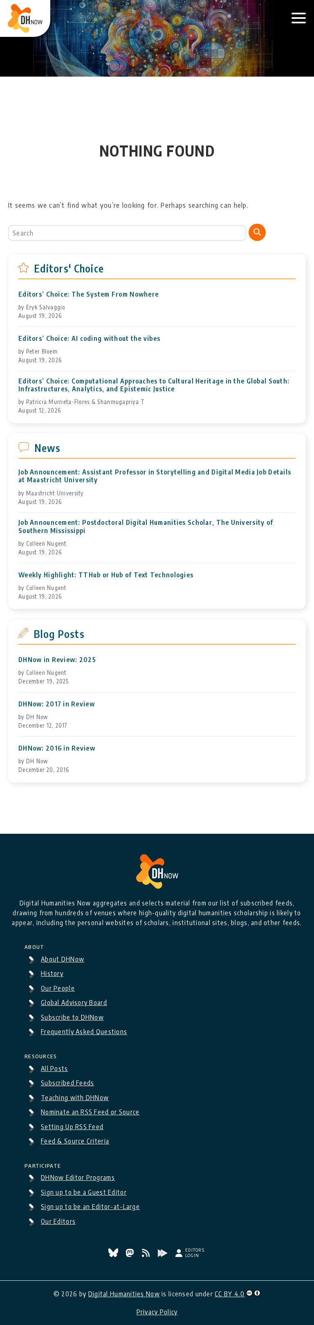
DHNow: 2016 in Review (56, 748)
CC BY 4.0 (230, 1294)
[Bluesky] (114, 1254)
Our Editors (58, 1221)
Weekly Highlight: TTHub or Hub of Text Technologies (105, 575)
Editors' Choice (69, 268)
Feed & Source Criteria (75, 1141)
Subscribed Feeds (67, 1083)
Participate (43, 1164)
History (52, 973)
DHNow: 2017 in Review (56, 704)
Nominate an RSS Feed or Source (90, 1112)
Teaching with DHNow (75, 1098)
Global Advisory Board (74, 1002)
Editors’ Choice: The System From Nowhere (88, 294)
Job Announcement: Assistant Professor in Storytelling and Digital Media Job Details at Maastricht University (154, 476)
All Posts (54, 1068)
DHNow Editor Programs (78, 1177)
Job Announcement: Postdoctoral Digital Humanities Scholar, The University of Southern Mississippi (145, 526)
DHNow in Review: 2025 (57, 660)
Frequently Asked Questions (84, 1032)
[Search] (257, 232)
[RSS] (147, 1254)
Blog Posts (59, 634)
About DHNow (62, 959)
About (34, 946)
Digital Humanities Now (124, 1294)
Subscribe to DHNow (72, 1017)
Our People (58, 988)
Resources (41, 1055)
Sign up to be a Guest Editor (84, 1192)
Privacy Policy (157, 1312)
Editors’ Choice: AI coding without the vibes (89, 339)
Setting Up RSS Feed (72, 1127)
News (47, 448)
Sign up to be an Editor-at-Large (90, 1206)
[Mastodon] (130, 1254)
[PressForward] (163, 1254)
